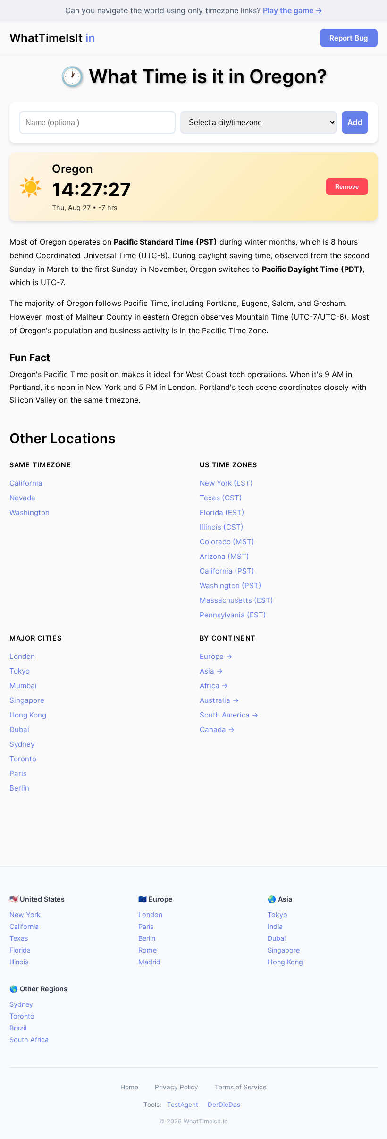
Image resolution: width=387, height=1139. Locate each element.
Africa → (214, 685)
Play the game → (292, 10)
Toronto (22, 758)
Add (354, 122)
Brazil (17, 1028)
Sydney (21, 744)
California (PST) (227, 570)
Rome (147, 950)
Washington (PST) (230, 585)
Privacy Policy (176, 1087)
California (25, 483)
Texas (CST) (221, 497)
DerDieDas (224, 1104)
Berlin (19, 788)
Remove (347, 186)
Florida (20, 950)
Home (129, 1087)
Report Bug (348, 38)
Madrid (149, 962)
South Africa (29, 1040)
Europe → (216, 656)
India (275, 926)
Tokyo (19, 671)
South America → (229, 714)
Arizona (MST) (224, 556)
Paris (18, 773)
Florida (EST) (222, 512)
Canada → (217, 729)
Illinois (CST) (222, 527)
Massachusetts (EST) (236, 600)
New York (25, 915)
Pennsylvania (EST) (233, 614)
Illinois (19, 962)
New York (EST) (226, 483)
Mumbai (23, 685)
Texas (18, 938)
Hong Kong (27, 714)
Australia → (219, 700)
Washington (29, 512)
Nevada (22, 497)
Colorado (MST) (227, 541)
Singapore (26, 700)
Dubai (19, 729)
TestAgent (182, 1104)
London (22, 656)
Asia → (211, 671)
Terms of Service (241, 1087)
